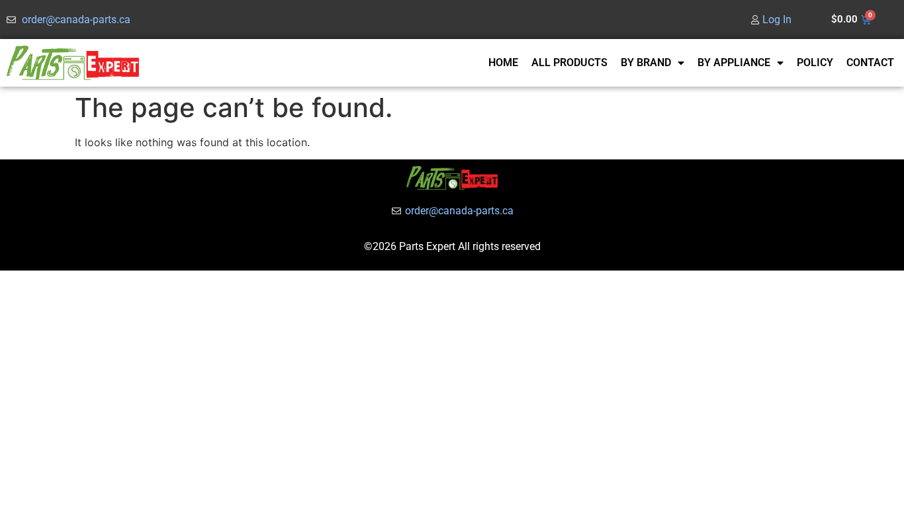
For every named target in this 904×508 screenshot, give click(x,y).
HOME (503, 62)
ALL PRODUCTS (569, 62)
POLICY (815, 62)
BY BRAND (646, 62)
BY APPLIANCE (734, 62)
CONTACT (870, 62)
